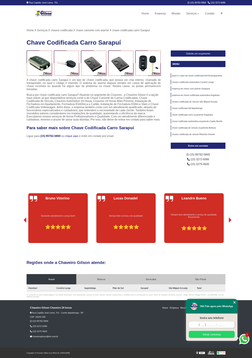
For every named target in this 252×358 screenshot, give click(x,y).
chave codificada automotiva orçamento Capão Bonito (197, 121)
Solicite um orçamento (198, 53)
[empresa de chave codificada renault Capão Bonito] (93, 63)
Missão (176, 13)
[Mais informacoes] (221, 13)
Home (145, 13)
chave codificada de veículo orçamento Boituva (194, 128)
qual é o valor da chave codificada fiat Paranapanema (197, 75)
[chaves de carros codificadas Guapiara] (39, 63)
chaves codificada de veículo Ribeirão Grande (193, 134)
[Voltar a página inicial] (44, 13)
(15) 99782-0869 (197, 2)
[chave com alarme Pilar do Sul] (148, 63)
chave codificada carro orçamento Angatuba (192, 115)
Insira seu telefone (212, 317)
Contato (209, 13)
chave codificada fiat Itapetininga (187, 108)
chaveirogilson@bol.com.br (45, 336)
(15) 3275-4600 (199, 164)
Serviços (191, 13)
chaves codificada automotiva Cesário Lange (193, 82)
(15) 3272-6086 (217, 2)
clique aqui (71, 136)
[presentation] (20, 233)
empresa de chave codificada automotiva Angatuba (196, 95)
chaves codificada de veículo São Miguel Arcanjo (195, 102)
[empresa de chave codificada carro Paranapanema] (66, 63)
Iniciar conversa (212, 334)
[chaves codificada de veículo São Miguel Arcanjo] (121, 63)
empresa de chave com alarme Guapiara (191, 89)
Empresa (160, 13)
